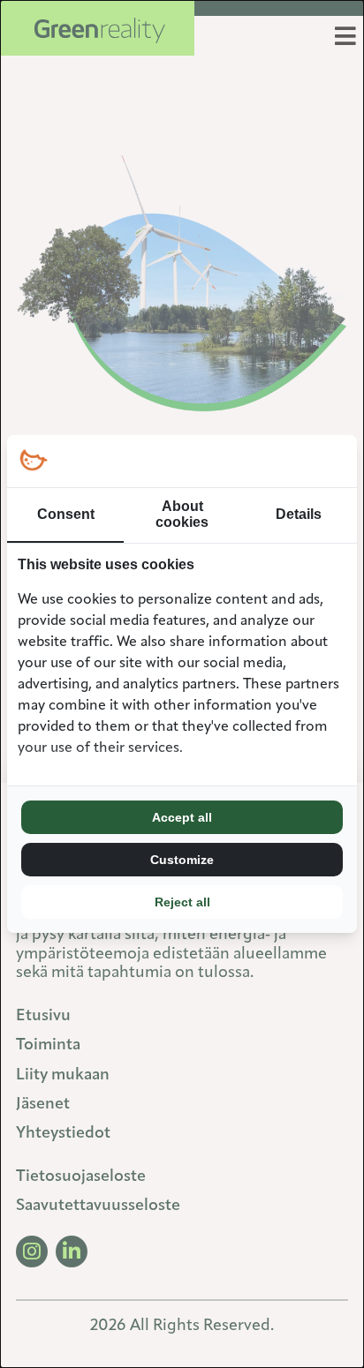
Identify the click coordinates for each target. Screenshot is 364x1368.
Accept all (182, 817)
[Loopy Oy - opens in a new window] (33, 461)
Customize (182, 860)
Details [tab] (299, 514)
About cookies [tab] (182, 514)
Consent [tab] (66, 514)
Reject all (182, 902)
